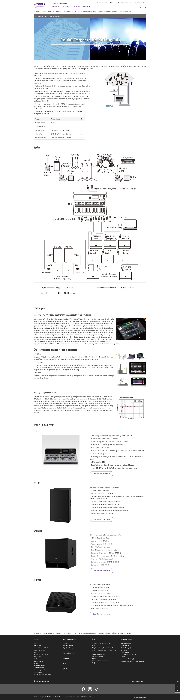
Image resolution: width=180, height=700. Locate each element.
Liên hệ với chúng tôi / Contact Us (101, 643)
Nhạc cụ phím (37, 645)
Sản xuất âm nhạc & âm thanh (42, 648)
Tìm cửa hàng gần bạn (102, 2)
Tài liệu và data (96, 663)
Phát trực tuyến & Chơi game (42, 670)
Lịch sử (123, 657)
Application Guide (41, 16)
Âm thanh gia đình (39, 668)
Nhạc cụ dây (37, 657)
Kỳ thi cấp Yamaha (68, 645)
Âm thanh (36, 11)
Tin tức (65, 663)
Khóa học (65, 643)
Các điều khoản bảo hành (98, 654)
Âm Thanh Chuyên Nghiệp (47, 11)
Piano (35, 643)
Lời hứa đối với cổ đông (127, 654)
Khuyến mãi (87, 6)
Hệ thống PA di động (59, 3)
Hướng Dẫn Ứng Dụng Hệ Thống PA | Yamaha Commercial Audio (79, 11)
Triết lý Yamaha (125, 652)
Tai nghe (36, 663)
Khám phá (76, 6)
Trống (35, 652)
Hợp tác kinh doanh (139, 3)
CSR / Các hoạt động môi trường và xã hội (132, 661)
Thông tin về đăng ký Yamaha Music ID (102, 648)
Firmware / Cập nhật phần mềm (100, 661)
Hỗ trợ (111, 2)
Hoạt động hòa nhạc (68, 648)
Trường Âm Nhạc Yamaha (69, 639)
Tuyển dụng (124, 650)
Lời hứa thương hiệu (126, 648)
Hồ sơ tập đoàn (125, 645)
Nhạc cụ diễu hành (39, 661)
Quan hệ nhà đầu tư (126, 659)
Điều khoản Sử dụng (58, 696)
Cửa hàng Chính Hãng (68, 653)
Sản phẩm (55, 6)
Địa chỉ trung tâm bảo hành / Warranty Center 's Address (104, 651)
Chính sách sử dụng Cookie (84, 696)
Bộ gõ (35, 659)
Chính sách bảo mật (70, 696)
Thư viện (94, 658)
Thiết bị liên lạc (38, 672)
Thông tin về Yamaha (126, 639)
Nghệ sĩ (65, 668)
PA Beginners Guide (57, 16)
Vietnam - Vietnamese (125, 2)
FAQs (93, 645)
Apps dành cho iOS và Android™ (43, 674)
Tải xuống (65, 6)
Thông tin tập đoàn (126, 643)
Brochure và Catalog (97, 656)
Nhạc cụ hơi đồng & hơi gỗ (41, 654)
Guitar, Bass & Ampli (39, 650)
